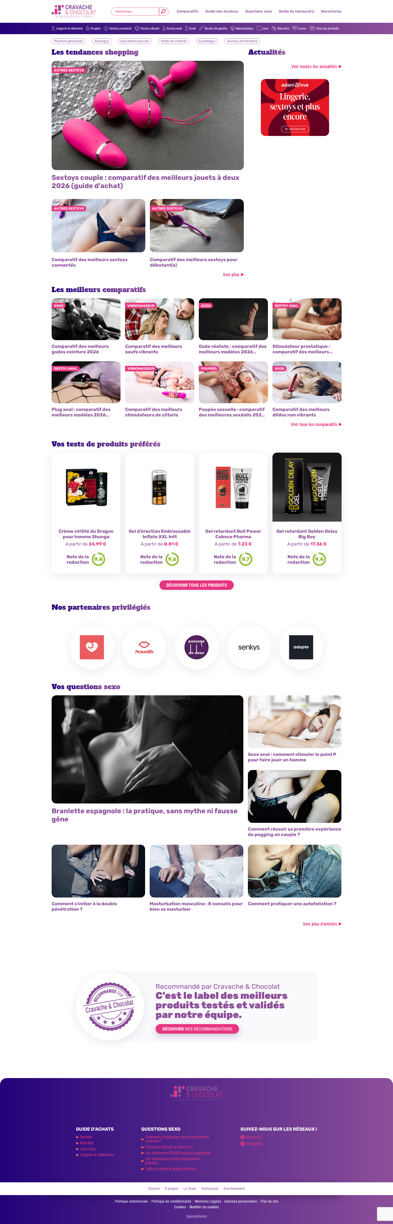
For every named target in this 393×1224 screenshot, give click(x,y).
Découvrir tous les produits (196, 585)
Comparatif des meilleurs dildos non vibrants (301, 412)
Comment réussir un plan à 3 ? (169, 1147)
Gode (192, 28)
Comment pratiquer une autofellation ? (292, 903)
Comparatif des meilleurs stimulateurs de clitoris (153, 412)
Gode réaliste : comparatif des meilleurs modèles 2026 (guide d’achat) (233, 352)
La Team (190, 1188)
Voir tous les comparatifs (314, 424)
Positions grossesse (68, 41)
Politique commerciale (131, 1201)
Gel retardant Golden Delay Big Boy (307, 533)
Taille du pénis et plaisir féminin (170, 1169)
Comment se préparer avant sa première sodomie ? (177, 1139)
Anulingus (102, 41)
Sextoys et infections (242, 41)
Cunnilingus (207, 41)
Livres (302, 28)
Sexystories (331, 11)
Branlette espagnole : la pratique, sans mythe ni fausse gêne (145, 815)
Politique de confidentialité (171, 1201)
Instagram (254, 1143)
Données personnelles (240, 1201)
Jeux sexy (88, 1149)
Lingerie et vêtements (97, 1155)
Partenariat (210, 1188)
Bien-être (283, 28)
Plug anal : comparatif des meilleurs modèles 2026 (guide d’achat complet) (81, 415)
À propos (171, 1188)
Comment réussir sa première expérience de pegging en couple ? (294, 831)
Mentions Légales (208, 1201)
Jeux (265, 28)
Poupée (96, 28)
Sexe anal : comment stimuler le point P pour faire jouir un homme (292, 757)
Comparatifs (188, 11)
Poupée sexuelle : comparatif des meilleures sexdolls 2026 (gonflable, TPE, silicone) (232, 415)
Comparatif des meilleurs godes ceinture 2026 (80, 349)
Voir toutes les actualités (314, 66)
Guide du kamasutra (296, 11)
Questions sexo (258, 11)
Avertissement (234, 1188)
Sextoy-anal (174, 28)
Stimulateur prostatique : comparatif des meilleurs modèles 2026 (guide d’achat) (306, 352)
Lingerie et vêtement (69, 28)
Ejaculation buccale (135, 41)
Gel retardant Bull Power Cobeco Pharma (233, 533)
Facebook (254, 1137)
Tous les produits (327, 28)
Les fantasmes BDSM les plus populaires (178, 1153)
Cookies (180, 1207)
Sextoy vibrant (150, 28)
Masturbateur (245, 28)
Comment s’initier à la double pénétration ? (84, 906)
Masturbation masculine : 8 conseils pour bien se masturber (196, 906)
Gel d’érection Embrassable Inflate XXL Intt (160, 533)
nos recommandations (197, 1029)
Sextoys (86, 1137)
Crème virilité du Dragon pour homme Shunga (86, 533)
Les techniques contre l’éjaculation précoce (172, 1161)
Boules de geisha (216, 28)
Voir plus (231, 274)
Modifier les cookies (204, 1207)
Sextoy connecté (120, 28)
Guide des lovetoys (221, 11)
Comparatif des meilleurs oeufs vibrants (153, 349)
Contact (154, 1188)
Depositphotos (196, 1216)
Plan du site (269, 1201)
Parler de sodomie (174, 41)
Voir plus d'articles (320, 923)
